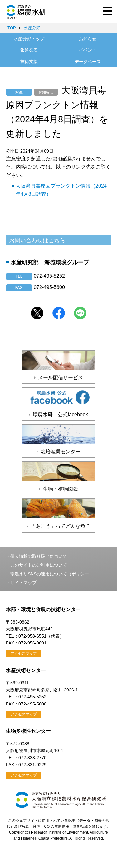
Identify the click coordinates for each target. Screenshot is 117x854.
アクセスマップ (24, 653)
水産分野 (32, 28)
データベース (88, 61)
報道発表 (29, 50)
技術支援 (29, 61)
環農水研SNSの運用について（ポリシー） (51, 573)
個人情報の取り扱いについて (38, 556)
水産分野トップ (29, 38)
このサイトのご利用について (38, 565)
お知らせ (87, 38)
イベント (87, 50)
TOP (11, 28)
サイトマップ (23, 582)
